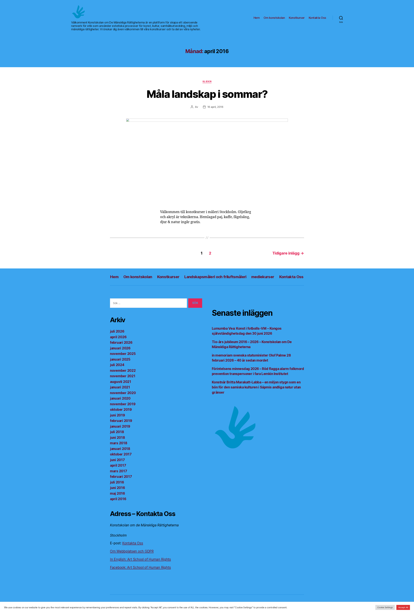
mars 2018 (118, 443)
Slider (207, 81)
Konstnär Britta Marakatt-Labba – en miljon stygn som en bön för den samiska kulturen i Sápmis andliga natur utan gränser (256, 387)
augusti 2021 (120, 382)
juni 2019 (117, 415)
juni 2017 (117, 460)
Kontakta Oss (317, 17)
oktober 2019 (121, 410)
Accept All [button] (403, 607)
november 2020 (123, 393)
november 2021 (122, 376)
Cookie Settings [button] (385, 607)
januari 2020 (120, 398)
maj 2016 (117, 493)
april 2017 (118, 465)
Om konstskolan (274, 17)
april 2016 (118, 499)
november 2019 (123, 404)
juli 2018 (117, 432)
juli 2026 (117, 331)
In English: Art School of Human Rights (140, 559)
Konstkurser (297, 17)
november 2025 (123, 354)
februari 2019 (121, 421)
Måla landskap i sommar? (207, 94)
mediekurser (262, 276)
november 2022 (123, 371)
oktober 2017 (121, 454)
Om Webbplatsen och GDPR (132, 551)
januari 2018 (120, 449)
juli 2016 (117, 482)
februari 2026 (121, 343)
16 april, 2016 (215, 106)
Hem (257, 17)
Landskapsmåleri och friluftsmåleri (215, 276)
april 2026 (118, 337)
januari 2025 (120, 359)
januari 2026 (120, 348)
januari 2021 (120, 387)
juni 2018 (117, 438)
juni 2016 (117, 488)
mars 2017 (118, 471)
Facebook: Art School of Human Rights (140, 567)
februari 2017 (121, 477)
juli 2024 (117, 365)
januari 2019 (120, 426)
